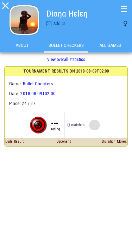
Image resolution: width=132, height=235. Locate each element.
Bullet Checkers (66, 45)
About (22, 45)
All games (110, 45)
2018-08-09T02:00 (38, 93)
